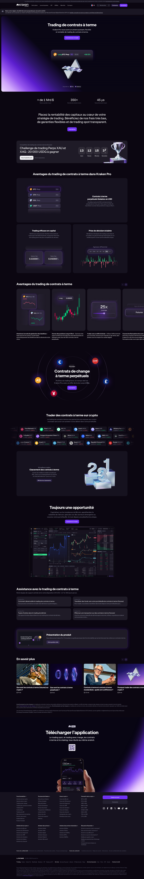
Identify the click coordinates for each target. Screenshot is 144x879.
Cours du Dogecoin (65, 803)
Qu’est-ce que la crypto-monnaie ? (90, 828)
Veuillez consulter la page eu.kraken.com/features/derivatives (86, 12)
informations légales (28, 875)
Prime (101, 862)
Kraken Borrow (20, 818)
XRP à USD (84, 803)
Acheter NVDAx (64, 828)
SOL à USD (84, 807)
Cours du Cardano (64, 807)
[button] (34, 5)
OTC (105, 862)
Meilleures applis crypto (87, 837)
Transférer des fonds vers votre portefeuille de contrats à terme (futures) (99, 601)
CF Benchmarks (78, 862)
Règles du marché (97, 851)
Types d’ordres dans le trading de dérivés (32, 613)
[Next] (126, 284)
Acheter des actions (44, 825)
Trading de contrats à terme (24, 805)
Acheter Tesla (41, 830)
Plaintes (40, 818)
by (20, 858)
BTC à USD (84, 799)
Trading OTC (19, 807)
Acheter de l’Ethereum (22, 830)
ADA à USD (84, 812)
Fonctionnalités (21, 796)
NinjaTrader (34, 862)
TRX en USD (84, 814)
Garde (108, 862)
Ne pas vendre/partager (61, 851)
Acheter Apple (42, 832)
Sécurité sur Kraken (43, 799)
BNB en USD (84, 805)
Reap (83, 862)
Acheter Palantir (42, 837)
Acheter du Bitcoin (21, 828)
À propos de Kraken (44, 796)
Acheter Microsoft (43, 839)
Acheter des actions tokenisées (69, 825)
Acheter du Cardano (21, 837)
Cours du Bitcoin (64, 799)
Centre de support (43, 816)
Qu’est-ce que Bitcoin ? (87, 832)
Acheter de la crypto (22, 799)
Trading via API (20, 812)
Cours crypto (64, 796)
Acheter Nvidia (42, 828)
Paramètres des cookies (49, 851)
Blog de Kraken (42, 803)
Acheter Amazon (42, 835)
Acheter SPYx (63, 835)
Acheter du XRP (20, 835)
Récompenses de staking (23, 814)
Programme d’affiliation (44, 810)
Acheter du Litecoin (21, 841)
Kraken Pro (21, 599)
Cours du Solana (64, 810)
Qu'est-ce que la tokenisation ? (89, 835)
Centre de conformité (74, 851)
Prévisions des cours (65, 816)
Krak (98, 862)
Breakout (40, 862)
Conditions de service (87, 851)
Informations (105, 851)
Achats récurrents (21, 816)
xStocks (71, 862)
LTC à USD (84, 816)
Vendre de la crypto (21, 801)
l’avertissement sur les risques (27, 706)
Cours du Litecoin (64, 812)
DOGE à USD (84, 810)
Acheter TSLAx (64, 830)
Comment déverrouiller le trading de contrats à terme (36, 601)
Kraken (23, 862)
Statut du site (42, 814)
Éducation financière (87, 825)
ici (49, 869)
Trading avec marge (21, 803)
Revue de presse (42, 807)
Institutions (19, 810)
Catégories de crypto (65, 814)
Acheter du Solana (21, 839)
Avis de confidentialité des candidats (117, 851)
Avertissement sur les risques (112, 1)
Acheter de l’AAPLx (65, 832)
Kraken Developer (43, 805)
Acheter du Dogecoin (22, 832)
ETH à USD (84, 801)
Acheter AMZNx (64, 837)
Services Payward (64, 862)
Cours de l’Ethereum (65, 801)
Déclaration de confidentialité (36, 851)
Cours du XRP (63, 805)
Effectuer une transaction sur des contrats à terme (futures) (94, 613)
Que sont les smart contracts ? (89, 830)
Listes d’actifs (42, 812)
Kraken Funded (20, 820)
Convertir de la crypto (87, 796)
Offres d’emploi (42, 801)
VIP (44, 862)
